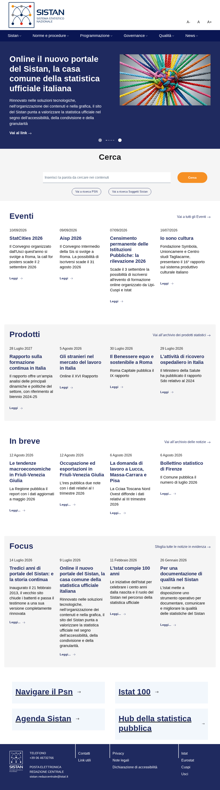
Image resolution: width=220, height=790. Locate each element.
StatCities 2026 (26, 238)
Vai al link (18, 133)
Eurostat (187, 760)
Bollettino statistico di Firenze (181, 466)
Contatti (84, 753)
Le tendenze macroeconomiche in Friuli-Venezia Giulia (30, 471)
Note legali (121, 760)
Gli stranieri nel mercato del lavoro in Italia (80, 362)
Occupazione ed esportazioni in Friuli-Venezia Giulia (82, 468)
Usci (184, 774)
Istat (184, 753)
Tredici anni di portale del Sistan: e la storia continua (31, 573)
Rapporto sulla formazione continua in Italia (27, 362)
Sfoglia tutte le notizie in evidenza (180, 546)
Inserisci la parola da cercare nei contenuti (77, 177)
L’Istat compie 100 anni (130, 571)
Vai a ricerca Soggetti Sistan (130, 191)
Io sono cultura (176, 238)
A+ (209, 22)
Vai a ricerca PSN (86, 191)
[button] (15, 35)
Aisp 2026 (70, 238)
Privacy (118, 753)
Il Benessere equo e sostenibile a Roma (132, 359)
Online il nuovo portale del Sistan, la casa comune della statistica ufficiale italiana (82, 579)
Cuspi (185, 767)
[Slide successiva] (120, 140)
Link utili (84, 760)
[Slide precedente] (100, 140)
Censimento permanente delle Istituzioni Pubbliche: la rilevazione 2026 (129, 249)
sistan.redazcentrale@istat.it (49, 776)
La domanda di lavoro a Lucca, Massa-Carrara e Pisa (128, 471)
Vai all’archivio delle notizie (185, 442)
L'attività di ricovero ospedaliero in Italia (182, 359)
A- (188, 22)
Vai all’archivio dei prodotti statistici (179, 335)
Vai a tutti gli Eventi (191, 217)
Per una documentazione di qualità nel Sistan (181, 573)
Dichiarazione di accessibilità (135, 767)
